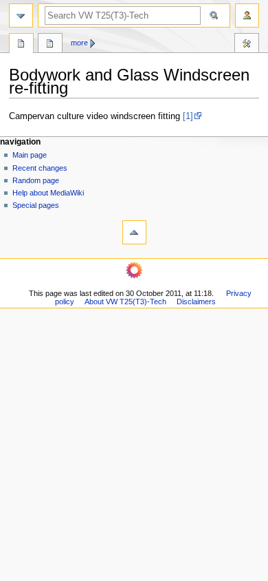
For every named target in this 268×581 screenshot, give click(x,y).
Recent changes (39, 168)
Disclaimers (196, 301)
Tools (246, 45)
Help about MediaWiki (48, 193)
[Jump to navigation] (21, 15)
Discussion (50, 45)
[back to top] (134, 232)
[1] (188, 116)
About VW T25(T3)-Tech (125, 301)
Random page (35, 180)
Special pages (35, 205)
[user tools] (247, 15)
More (79, 43)
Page (21, 45)
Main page (29, 155)
